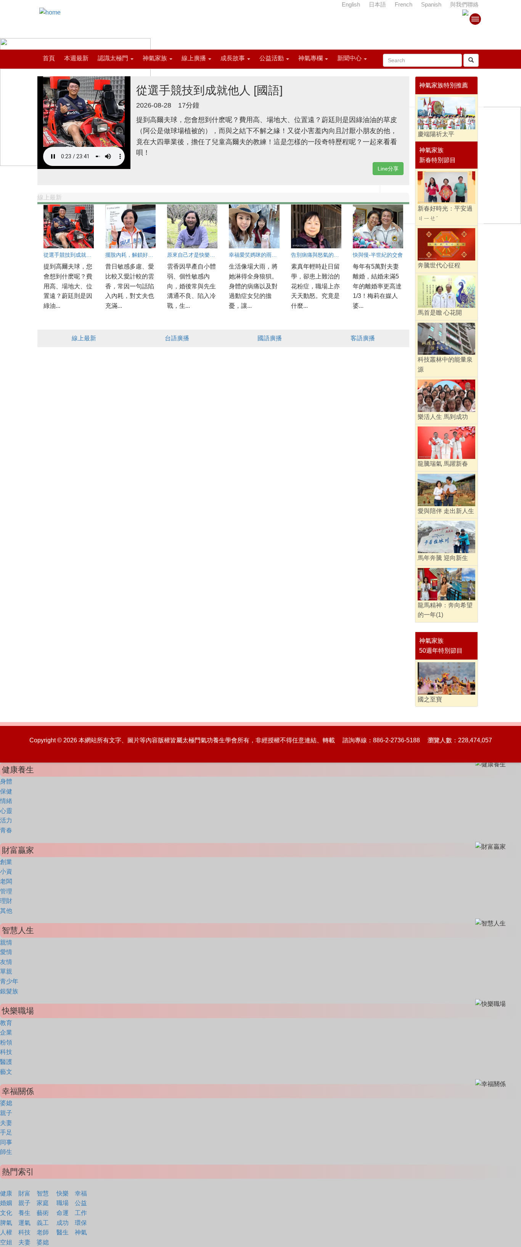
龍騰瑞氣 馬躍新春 (443, 463)
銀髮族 (9, 991)
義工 (43, 1223)
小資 (6, 871)
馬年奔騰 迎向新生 (443, 558)
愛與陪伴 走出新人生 (446, 511)
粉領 (6, 1042)
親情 (6, 942)
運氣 (24, 1223)
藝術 (43, 1213)
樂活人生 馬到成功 (443, 417)
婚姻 (6, 1203)
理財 (6, 901)
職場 (62, 1203)
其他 (6, 910)
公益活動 (271, 58)
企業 (6, 1032)
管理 (6, 891)
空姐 (6, 1242)
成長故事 (232, 58)
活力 (6, 820)
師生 (6, 1152)
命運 (62, 1213)
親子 (6, 1113)
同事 (6, 1142)
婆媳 (6, 1103)
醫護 (6, 1062)
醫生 (62, 1232)
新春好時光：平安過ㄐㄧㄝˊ (445, 213)
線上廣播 (194, 58)
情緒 (6, 801)
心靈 (6, 811)
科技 (6, 1052)
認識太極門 (113, 58)
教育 (6, 1023)
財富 (24, 1193)
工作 (81, 1213)
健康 (6, 1193)
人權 (6, 1232)
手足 (6, 1132)
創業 (6, 862)
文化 (6, 1213)
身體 (6, 781)
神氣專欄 (310, 58)
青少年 (9, 981)
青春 (6, 830)
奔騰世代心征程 (439, 265)
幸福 (81, 1193)
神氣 (81, 1232)
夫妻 (6, 1123)
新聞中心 (349, 58)
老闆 (6, 881)
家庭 (43, 1203)
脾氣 (6, 1223)
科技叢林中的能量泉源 (445, 364)
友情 (6, 962)
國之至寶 (430, 699)
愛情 (6, 952)
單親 (6, 971)
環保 (81, 1223)
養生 (24, 1213)
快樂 (62, 1193)
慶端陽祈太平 (436, 134)
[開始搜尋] (471, 60)
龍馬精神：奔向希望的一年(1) (445, 610)
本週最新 (76, 58)
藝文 (6, 1071)
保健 (6, 791)
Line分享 (388, 169)
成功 (62, 1223)
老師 (43, 1232)
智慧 (43, 1193)
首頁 (49, 58)
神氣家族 (155, 58)
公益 (81, 1203)
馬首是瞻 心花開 (440, 312)
